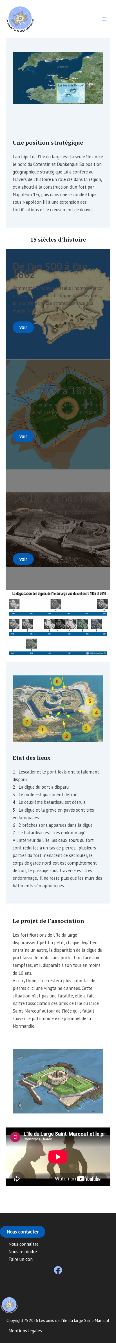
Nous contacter (23, 1231)
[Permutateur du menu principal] (104, 19)
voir (23, 327)
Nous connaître (23, 1244)
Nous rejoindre (22, 1252)
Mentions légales (25, 1331)
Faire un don (20, 1259)
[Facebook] (58, 1270)
